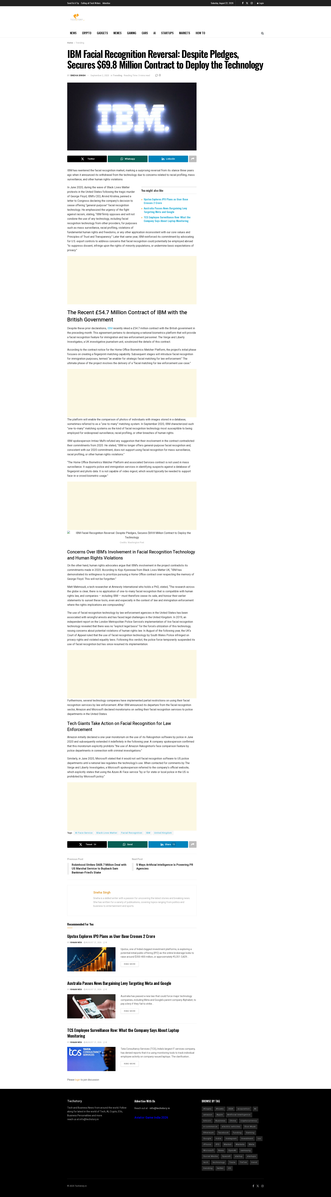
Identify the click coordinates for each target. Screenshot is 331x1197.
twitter (220, 1168)
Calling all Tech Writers (91, 3)
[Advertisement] (132, 280)
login (77, 1080)
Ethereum (208, 1132)
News (73, 33)
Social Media (210, 1156)
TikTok (243, 1162)
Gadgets (102, 33)
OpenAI (232, 1150)
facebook (223, 1132)
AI (154, 33)
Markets (184, 33)
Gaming (131, 33)
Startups (167, 33)
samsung (246, 1150)
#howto (220, 1108)
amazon (207, 1114)
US (229, 1168)
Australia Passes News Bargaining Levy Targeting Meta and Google (165, 210)
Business (220, 1120)
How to (200, 33)
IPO (217, 1144)
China (233, 1120)
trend (254, 1162)
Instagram (231, 1138)
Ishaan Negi (76, 942)
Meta (251, 1144)
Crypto (86, 33)
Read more (130, 964)
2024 (230, 1108)
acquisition (244, 1108)
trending (208, 1168)
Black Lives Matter (107, 832)
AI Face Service (84, 832)
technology (219, 1162)
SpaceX (226, 1156)
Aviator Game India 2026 (151, 1117)
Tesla (232, 1162)
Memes (117, 33)
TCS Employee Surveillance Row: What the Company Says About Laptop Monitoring (167, 219)
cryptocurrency (248, 1120)
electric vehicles (231, 1126)
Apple (220, 1114)
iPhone (207, 1144)
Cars (145, 33)
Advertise (106, 3)
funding (237, 1132)
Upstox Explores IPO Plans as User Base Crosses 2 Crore (166, 201)
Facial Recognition (131, 832)
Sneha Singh (78, 75)
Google (207, 1138)
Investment (247, 1138)
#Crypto (207, 1108)
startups (251, 1156)
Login (261, 3)
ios (259, 1138)
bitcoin (207, 1120)
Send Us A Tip (73, 3)
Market (227, 1144)
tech (205, 1162)
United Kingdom (163, 832)
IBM (109, 328)
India (218, 1138)
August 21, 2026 (93, 942)
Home (70, 42)
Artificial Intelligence (238, 1114)
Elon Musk (250, 1126)
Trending (80, 42)
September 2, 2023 (100, 75)
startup (239, 1156)
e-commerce (210, 1126)
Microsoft (208, 1150)
